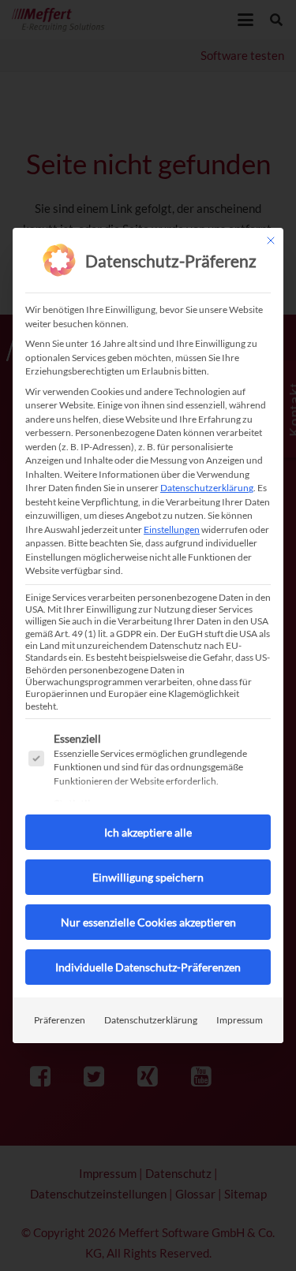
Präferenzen (59, 1020)
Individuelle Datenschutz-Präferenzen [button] (148, 967)
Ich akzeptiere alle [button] (148, 832)
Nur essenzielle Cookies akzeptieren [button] (148, 922)
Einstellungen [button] (172, 529)
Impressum (239, 1020)
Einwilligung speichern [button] (148, 877)
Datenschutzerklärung (206, 488)
